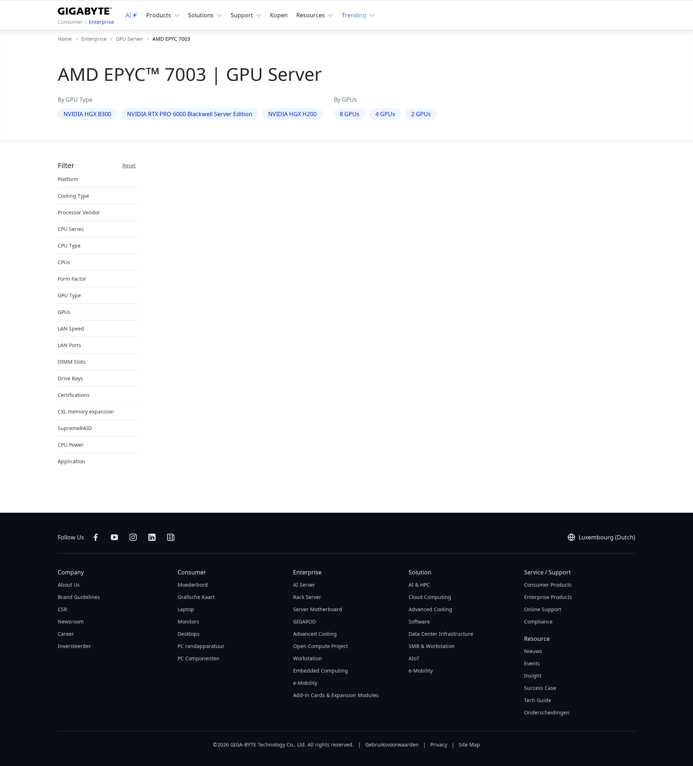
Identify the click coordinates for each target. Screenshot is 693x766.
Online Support (542, 609)
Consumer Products (548, 584)
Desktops (189, 633)
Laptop (186, 609)
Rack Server (307, 597)
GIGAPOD (304, 621)
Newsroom (71, 621)
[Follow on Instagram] (133, 537)
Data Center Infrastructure (441, 633)
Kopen (279, 15)
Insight (532, 675)
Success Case (540, 687)
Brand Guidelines (79, 597)
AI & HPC (419, 584)
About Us (69, 584)
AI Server (304, 584)
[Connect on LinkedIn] (152, 537)
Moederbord (193, 584)
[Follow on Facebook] (95, 537)
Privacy (438, 744)
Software (419, 621)
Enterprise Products (548, 597)
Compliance (538, 621)
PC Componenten (198, 658)
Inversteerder (74, 646)
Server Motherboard (317, 609)
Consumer (70, 21)
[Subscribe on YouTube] (114, 537)
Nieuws (533, 651)
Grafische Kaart (196, 597)
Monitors (188, 621)
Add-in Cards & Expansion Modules (336, 695)
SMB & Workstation (432, 646)
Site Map (469, 744)
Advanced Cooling (315, 633)
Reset (129, 165)
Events (532, 663)
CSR (62, 609)
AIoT (414, 658)
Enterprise (101, 21)
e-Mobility (305, 682)
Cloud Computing (430, 597)
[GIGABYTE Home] (85, 10)
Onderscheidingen (547, 712)
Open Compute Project (320, 646)
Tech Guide (537, 700)
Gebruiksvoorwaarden (392, 744)
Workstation (307, 658)
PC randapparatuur (201, 646)
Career (66, 633)
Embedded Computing (320, 670)
